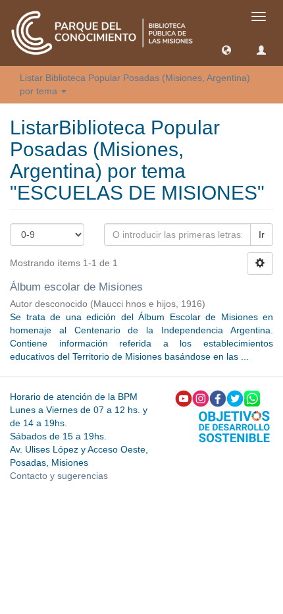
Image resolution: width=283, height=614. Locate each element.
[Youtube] (183, 397)
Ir (262, 234)
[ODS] (234, 425)
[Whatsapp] (252, 397)
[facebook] (217, 397)
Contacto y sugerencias (59, 475)
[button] (226, 49)
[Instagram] (200, 397)
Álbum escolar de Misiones (76, 287)
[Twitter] (235, 397)
